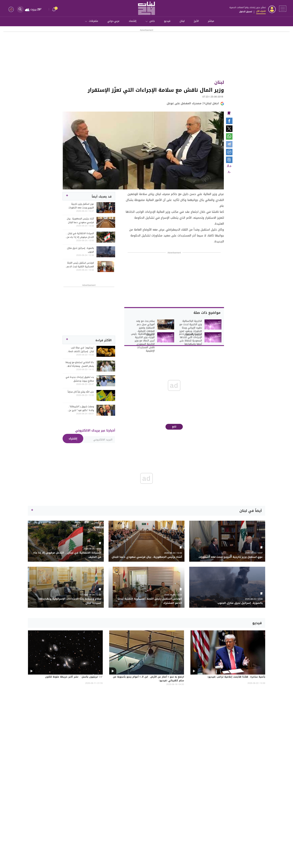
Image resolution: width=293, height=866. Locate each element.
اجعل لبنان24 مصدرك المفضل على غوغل (193, 103)
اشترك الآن (261, 11)
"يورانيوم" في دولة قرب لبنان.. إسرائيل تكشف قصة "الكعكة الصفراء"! (81, 349)
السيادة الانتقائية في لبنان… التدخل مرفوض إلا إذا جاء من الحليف (80, 235)
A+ (229, 166)
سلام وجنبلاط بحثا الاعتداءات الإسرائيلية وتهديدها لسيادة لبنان (70, 601)
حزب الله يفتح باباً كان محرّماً (81, 392)
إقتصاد (132, 21)
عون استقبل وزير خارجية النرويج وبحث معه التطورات (81, 206)
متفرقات (93, 21)
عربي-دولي (113, 21)
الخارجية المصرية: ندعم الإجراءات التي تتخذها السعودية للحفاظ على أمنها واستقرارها (190, 339)
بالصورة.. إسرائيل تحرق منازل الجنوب (80, 250)
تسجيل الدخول (245, 11)
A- (229, 172)
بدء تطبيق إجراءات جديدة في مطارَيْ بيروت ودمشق (80, 379)
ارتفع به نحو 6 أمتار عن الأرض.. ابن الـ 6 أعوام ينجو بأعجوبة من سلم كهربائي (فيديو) (148, 679)
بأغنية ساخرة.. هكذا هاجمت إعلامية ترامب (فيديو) (236, 677)
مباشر (211, 21)
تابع (174, 426)
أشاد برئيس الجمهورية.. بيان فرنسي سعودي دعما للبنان (80, 220)
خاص (152, 21)
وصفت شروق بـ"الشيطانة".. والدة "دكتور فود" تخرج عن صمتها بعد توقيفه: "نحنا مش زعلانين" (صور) (80, 408)
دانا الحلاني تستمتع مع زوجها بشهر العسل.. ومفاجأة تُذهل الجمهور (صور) (79, 364)
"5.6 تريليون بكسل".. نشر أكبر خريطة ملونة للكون (74, 677)
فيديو (167, 21)
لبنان (182, 21)
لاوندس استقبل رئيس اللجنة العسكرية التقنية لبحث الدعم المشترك (80, 264)
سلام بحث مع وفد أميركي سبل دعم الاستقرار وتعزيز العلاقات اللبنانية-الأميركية (145, 327)
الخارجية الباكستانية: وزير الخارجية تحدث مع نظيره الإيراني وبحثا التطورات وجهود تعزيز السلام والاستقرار (190, 327)
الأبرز (196, 21)
